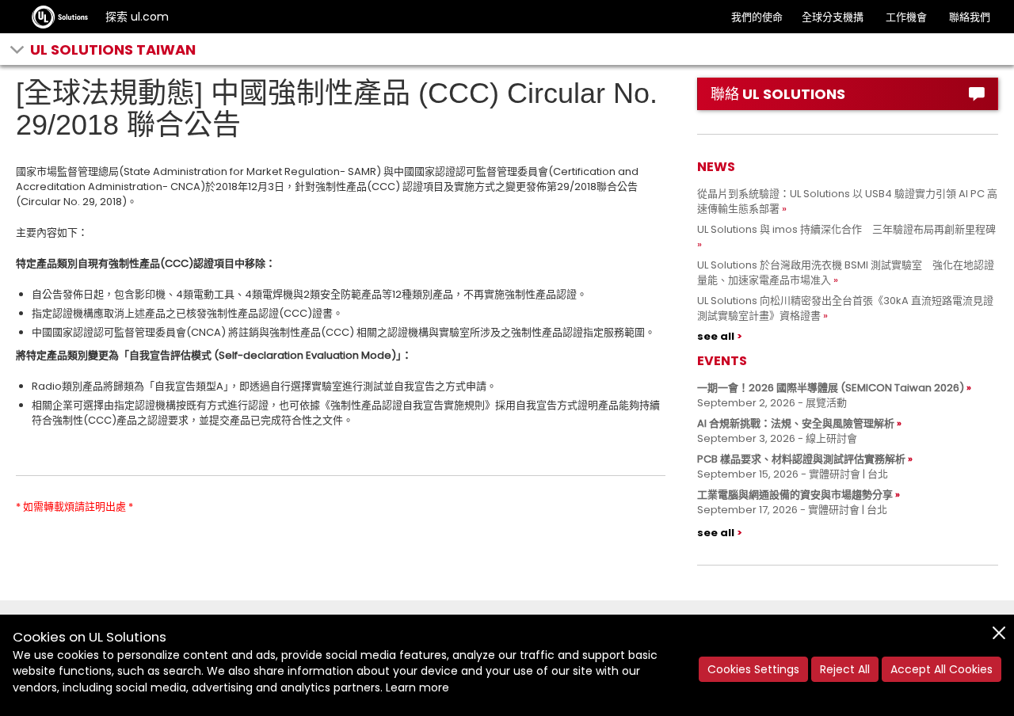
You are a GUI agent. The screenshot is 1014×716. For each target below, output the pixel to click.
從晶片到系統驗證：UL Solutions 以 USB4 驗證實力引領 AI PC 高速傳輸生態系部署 (847, 201)
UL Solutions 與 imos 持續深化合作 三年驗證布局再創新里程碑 (846, 229)
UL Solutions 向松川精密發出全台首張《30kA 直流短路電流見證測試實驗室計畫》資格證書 (845, 308)
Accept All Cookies (941, 669)
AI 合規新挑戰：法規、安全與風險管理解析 (795, 423)
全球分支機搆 (832, 17)
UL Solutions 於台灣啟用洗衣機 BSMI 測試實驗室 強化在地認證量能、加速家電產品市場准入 (845, 272)
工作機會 (906, 17)
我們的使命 (757, 17)
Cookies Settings (753, 669)
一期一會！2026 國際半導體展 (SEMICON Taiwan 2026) (830, 387)
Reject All (845, 669)
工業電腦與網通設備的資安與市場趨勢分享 (795, 494)
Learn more (417, 687)
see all (715, 336)
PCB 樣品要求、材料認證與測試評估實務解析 (801, 459)
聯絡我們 (969, 17)
